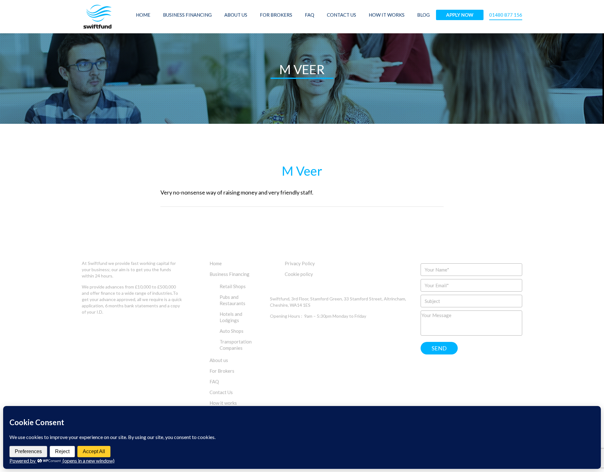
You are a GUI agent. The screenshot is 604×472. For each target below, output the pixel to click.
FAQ (309, 15)
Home (143, 15)
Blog (423, 15)
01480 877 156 (505, 15)
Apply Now (459, 15)
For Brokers (276, 15)
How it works (387, 15)
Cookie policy (299, 274)
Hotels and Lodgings (231, 317)
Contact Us (341, 15)
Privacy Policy (300, 263)
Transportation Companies (236, 345)
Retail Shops (233, 286)
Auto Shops (231, 331)
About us (235, 15)
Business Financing (187, 15)
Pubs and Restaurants (232, 300)
